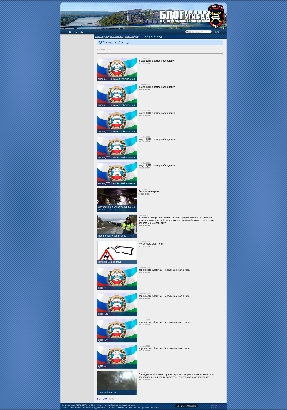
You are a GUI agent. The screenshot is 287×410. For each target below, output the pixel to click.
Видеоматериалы (114, 36)
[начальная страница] (70, 31)
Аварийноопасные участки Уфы (120, 405)
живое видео (131, 36)
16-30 (105, 399)
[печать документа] (82, 31)
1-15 (99, 399)
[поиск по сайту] (76, 31)
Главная (99, 36)
